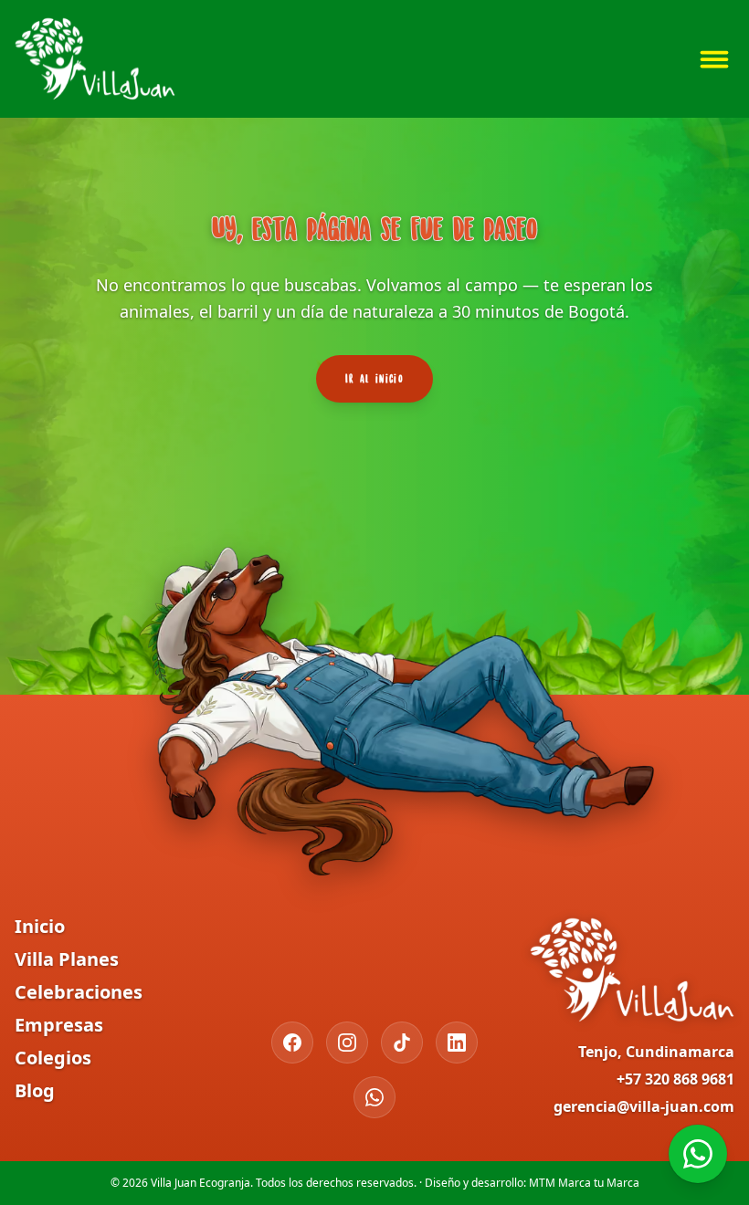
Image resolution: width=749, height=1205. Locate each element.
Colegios (53, 1057)
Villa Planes (67, 959)
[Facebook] (292, 1042)
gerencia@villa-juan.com (644, 1106)
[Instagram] (347, 1042)
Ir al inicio (374, 378)
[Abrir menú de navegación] (714, 59)
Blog (35, 1090)
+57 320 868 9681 (675, 1079)
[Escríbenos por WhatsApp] (698, 1154)
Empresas (59, 1024)
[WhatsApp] (374, 1097)
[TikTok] (402, 1042)
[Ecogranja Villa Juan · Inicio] (95, 59)
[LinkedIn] (457, 1042)
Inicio (40, 926)
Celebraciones (78, 992)
